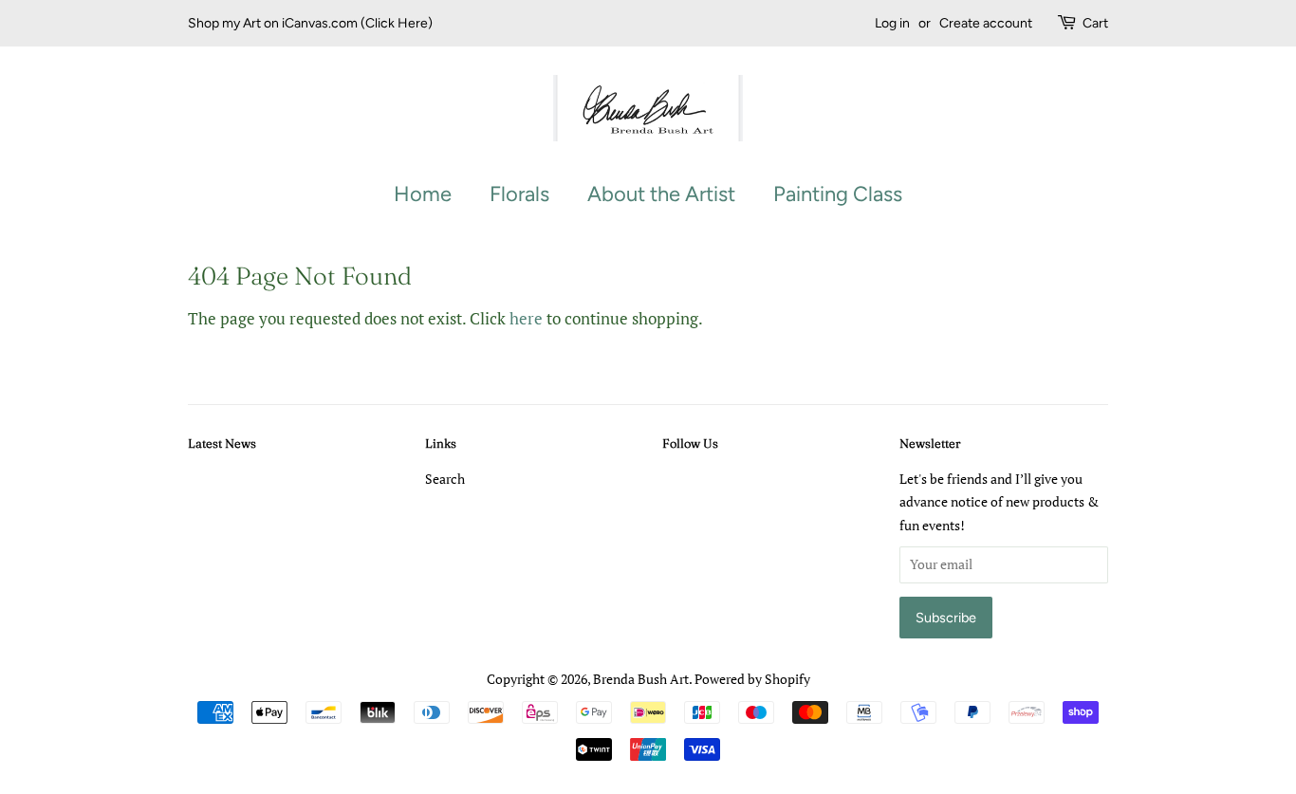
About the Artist (661, 194)
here (526, 318)
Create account (985, 23)
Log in (892, 23)
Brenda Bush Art (641, 679)
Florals (519, 194)
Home (423, 194)
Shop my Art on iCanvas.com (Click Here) (310, 23)
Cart (1095, 23)
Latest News (222, 443)
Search (445, 479)
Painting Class (837, 194)
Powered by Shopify (752, 679)
